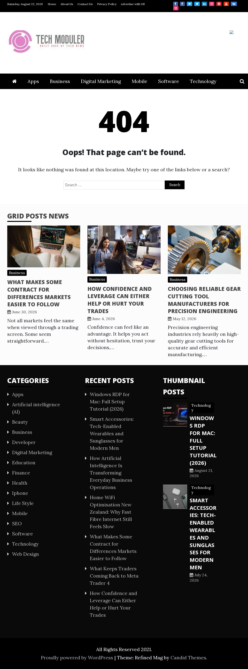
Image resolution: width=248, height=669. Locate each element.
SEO (17, 523)
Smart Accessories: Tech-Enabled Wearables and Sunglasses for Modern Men (112, 433)
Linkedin (204, 4)
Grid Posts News (38, 215)
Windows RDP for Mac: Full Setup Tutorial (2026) (110, 401)
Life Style (23, 503)
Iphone (20, 493)
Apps (33, 81)
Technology (203, 81)
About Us (67, 4)
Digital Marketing (101, 81)
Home (52, 4)
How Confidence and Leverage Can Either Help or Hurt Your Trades (119, 300)
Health (19, 483)
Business (60, 81)
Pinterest (219, 4)
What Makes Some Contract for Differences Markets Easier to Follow (39, 293)
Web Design (25, 554)
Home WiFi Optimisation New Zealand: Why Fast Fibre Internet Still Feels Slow (111, 511)
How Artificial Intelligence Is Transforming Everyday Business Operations (111, 472)
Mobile (139, 81)
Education (23, 462)
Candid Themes (188, 657)
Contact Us (85, 4)
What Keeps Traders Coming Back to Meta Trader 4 (114, 575)
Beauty (20, 422)
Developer (24, 442)
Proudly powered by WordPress (77, 657)
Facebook (175, 4)
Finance (21, 473)
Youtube (226, 4)
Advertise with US (133, 4)
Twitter (189, 4)
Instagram (211, 4)
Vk (234, 4)
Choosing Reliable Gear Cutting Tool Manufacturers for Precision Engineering (204, 300)
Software (168, 81)
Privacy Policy (106, 4)
